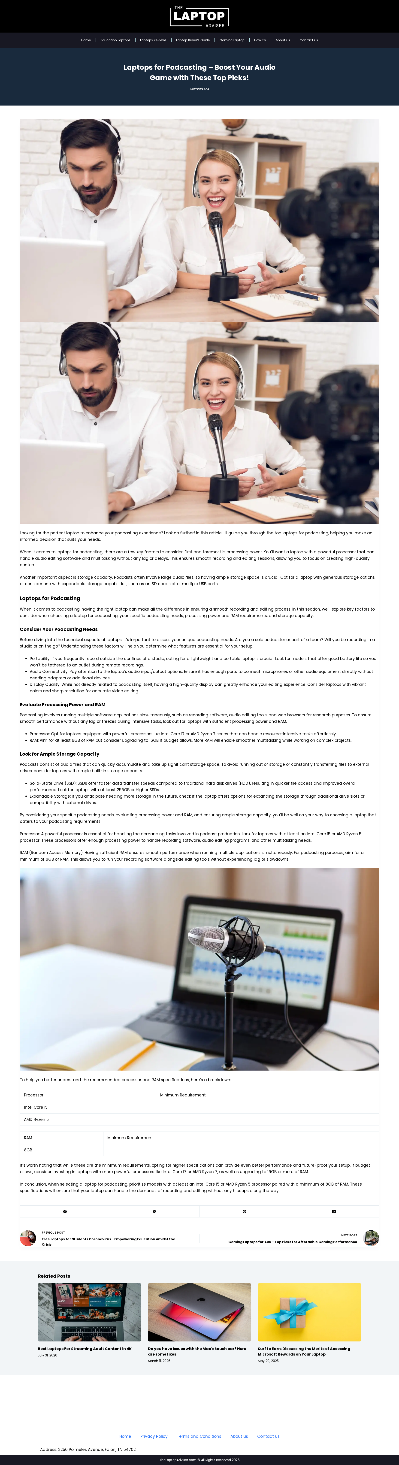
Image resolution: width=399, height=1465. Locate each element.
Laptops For (199, 89)
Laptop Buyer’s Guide (193, 40)
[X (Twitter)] (155, 1211)
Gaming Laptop (232, 40)
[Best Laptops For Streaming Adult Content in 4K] (89, 1312)
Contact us (309, 40)
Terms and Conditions (199, 1436)
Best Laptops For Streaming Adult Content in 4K (85, 1348)
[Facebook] (65, 1211)
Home (86, 40)
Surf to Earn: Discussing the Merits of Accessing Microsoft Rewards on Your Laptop (304, 1351)
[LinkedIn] (334, 1211)
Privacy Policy (154, 1436)
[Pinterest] (245, 1211)
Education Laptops (115, 40)
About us (283, 40)
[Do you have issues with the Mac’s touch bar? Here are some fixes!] (199, 1312)
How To (260, 40)
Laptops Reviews (153, 40)
